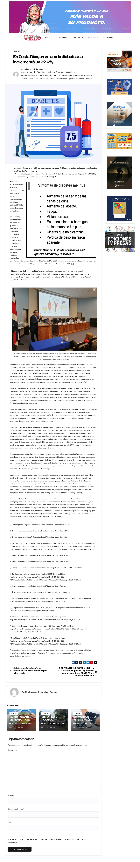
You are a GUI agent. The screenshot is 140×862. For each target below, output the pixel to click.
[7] (63, 367)
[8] (51, 373)
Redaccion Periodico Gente (33, 69)
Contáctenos (108, 37)
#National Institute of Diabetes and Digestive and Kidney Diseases (65, 78)
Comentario (13, 750)
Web (9, 822)
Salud (17, 52)
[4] (16, 228)
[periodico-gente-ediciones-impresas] (120, 239)
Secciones (92, 37)
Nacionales (63, 37)
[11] (50, 415)
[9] (36, 379)
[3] (21, 205)
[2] (11, 531)
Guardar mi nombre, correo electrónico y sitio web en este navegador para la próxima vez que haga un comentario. (49, 841)
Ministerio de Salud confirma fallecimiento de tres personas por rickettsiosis (30, 670)
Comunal (48, 37)
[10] (85, 382)
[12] (53, 415)
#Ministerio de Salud (29, 78)
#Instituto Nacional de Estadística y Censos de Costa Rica (68, 75)
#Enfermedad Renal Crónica (32, 75)
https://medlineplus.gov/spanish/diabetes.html (75, 549)
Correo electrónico (16, 809)
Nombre (11, 795)
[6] (83, 364)
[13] (82, 492)
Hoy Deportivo (77, 37)
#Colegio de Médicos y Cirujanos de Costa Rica (55, 72)
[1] (10, 525)
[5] (72, 264)
